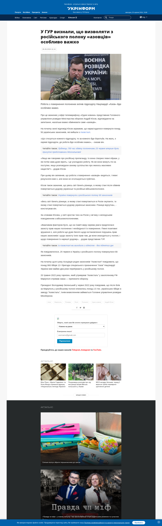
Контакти (98, 17)
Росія (76, 302)
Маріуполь (58, 302)
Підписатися (64, 341)
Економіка (27, 17)
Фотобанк (26, 12)
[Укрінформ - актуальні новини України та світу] (81, 8)
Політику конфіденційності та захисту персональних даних (107, 523)
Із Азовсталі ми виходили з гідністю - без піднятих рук (85, 245)
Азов (49, 302)
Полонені (85, 302)
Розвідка (68, 302)
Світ (35, 17)
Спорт (62, 17)
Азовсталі (85, 132)
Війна (17, 17)
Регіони (43, 17)
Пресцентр (36, 12)
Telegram (76, 350)
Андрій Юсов (109, 302)
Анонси (44, 12)
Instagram (85, 350)
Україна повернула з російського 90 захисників (85, 195)
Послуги (18, 12)
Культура (53, 17)
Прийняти (139, 523)
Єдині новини (96, 302)
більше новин (81, 395)
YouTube (97, 350)
